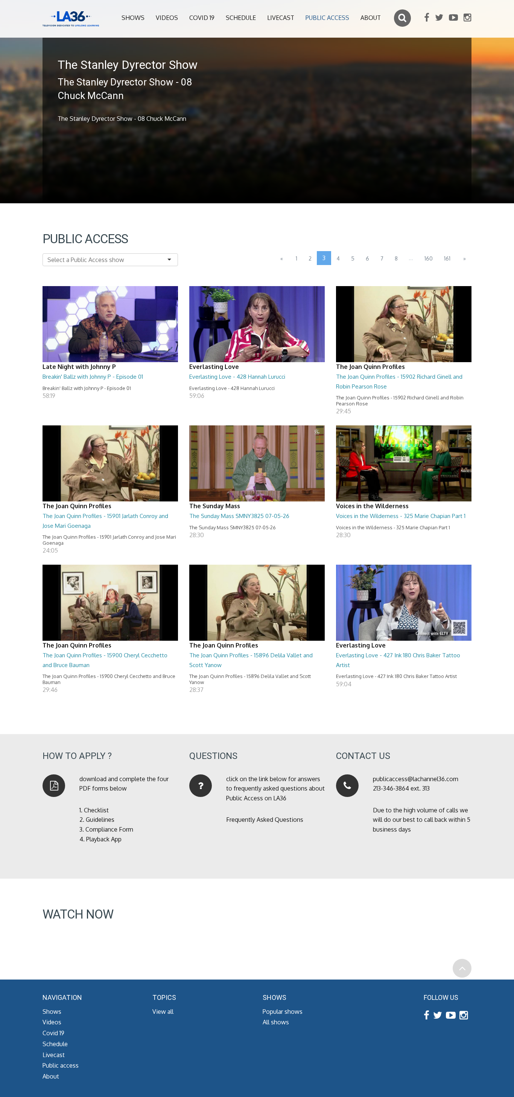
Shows (133, 17)
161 (447, 258)
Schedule (241, 17)
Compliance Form (109, 829)
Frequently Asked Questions (264, 819)
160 (428, 258)
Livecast (280, 17)
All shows (276, 1022)
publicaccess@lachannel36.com (415, 779)
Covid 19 (201, 17)
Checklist (96, 810)
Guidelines (100, 819)
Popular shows (283, 1011)
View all (162, 1011)
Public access (327, 17)
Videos (167, 17)
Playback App (104, 839)
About (370, 17)
